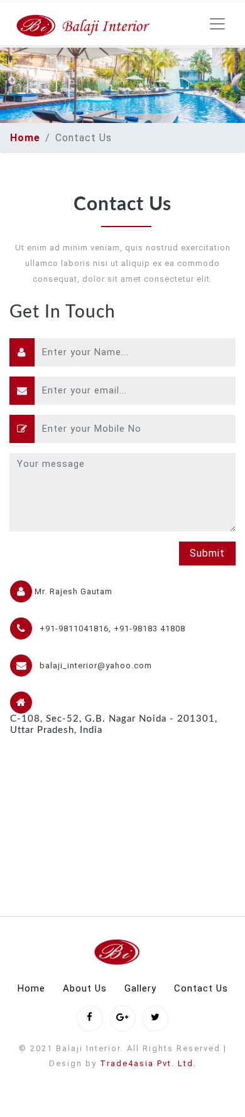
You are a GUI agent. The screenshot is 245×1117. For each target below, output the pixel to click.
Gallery (140, 988)
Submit (207, 553)
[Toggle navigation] (217, 23)
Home (25, 138)
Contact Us (201, 988)
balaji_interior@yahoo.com (96, 665)
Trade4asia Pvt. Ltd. (148, 1063)
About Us (85, 988)
